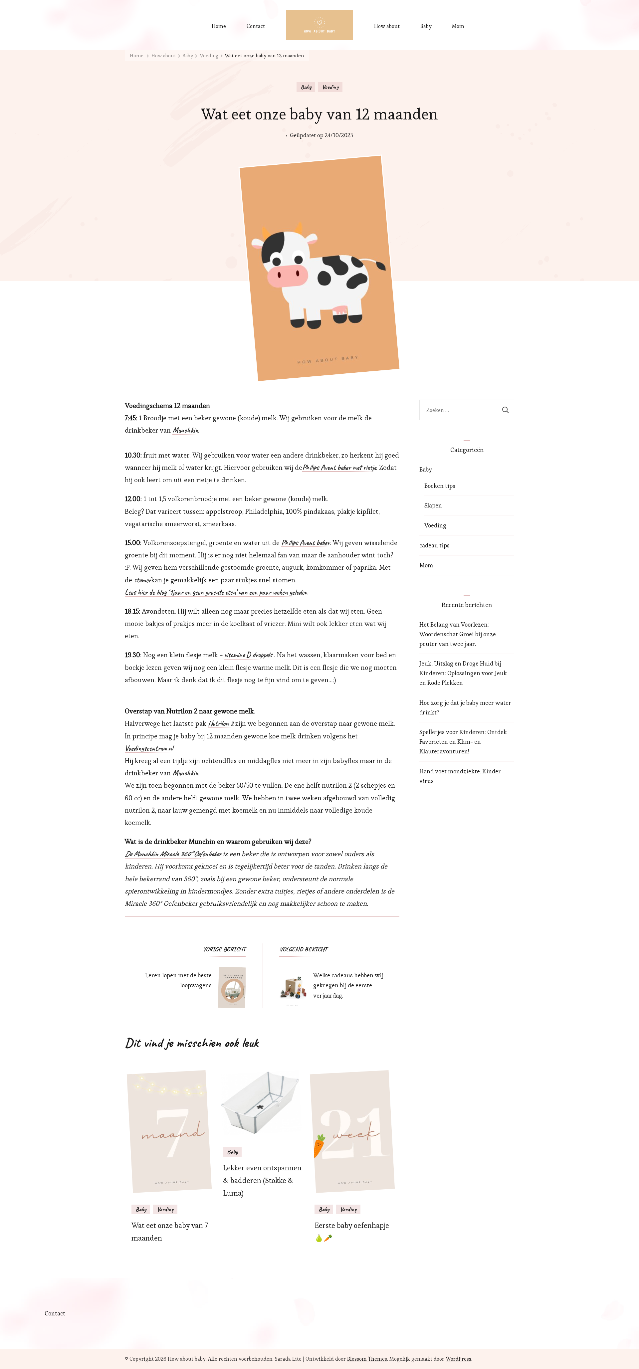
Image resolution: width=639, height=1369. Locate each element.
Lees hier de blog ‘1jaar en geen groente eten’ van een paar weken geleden (216, 593)
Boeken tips (439, 485)
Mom (458, 26)
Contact (256, 26)
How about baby (187, 1358)
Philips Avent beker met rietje (339, 468)
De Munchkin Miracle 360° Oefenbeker (173, 854)
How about (387, 26)
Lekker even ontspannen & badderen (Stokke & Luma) (262, 1180)
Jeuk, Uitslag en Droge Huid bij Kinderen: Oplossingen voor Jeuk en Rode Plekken (463, 673)
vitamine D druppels (248, 655)
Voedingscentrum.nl (149, 749)
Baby (426, 26)
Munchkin (185, 431)
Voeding (330, 87)
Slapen (433, 505)
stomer (142, 580)
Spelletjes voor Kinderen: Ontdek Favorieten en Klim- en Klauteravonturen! (463, 741)
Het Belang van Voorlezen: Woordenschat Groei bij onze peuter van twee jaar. (457, 634)
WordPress (458, 1358)
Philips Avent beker (305, 543)
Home (219, 26)
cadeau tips (434, 545)
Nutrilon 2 (221, 724)
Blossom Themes (367, 1358)
